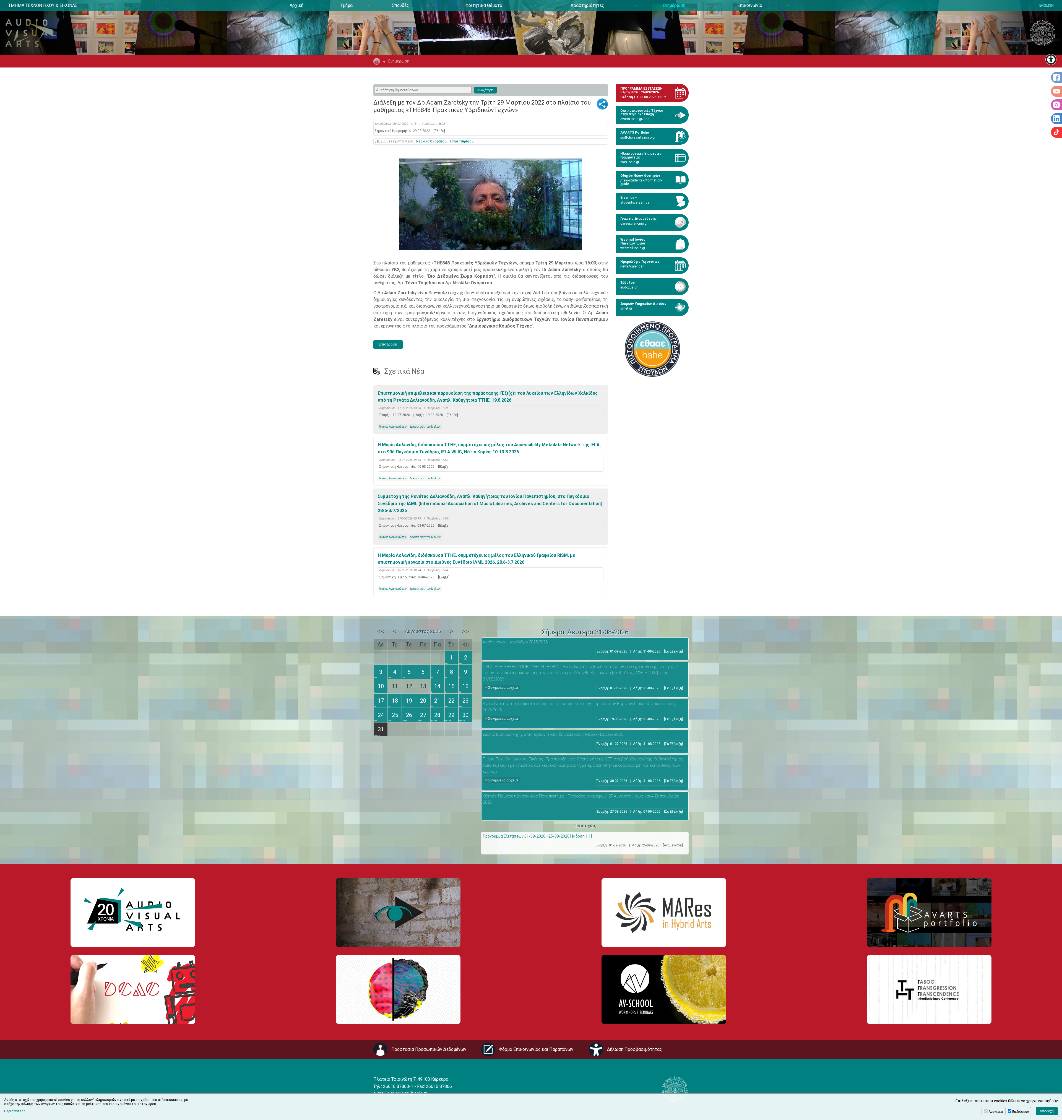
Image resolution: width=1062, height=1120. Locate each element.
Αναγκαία (995, 1112)
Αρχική (296, 5)
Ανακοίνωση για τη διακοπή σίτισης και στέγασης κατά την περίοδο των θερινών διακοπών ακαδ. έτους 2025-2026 (579, 707)
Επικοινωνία (749, 5)
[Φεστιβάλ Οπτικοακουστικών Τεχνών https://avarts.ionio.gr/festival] (398, 989)
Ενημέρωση (674, 5)
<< (380, 631)
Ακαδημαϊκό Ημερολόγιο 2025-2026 (515, 642)
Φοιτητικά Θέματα (483, 5)
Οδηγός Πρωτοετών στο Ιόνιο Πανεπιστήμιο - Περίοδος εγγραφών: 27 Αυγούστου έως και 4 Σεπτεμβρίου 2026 (581, 799)
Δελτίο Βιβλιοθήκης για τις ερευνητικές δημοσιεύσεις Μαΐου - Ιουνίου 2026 (553, 734)
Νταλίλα (431, 141)
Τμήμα (346, 5)
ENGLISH (1046, 5)
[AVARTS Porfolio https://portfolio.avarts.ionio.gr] (929, 912)
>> (465, 631)
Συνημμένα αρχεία (503, 687)
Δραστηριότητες (587, 5)
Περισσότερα (14, 1111)
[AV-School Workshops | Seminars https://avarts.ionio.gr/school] (664, 989)
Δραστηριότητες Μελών (425, 426)
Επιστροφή (388, 344)
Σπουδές (400, 5)
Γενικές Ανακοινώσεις (393, 426)
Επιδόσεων (1021, 1112)
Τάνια (461, 141)
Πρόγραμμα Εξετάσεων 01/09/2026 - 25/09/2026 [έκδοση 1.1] (537, 836)
